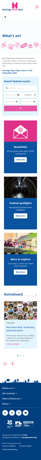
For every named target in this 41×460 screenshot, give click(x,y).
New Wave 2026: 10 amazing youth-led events (20, 329)
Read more (20, 215)
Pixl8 (25, 435)
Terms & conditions (8, 446)
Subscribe (20, 159)
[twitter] (5, 363)
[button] (18, 355)
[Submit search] (20, 108)
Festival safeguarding (9, 449)
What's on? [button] (7, 388)
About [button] (5, 403)
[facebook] (12, 363)
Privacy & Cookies (25, 446)
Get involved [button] (8, 393)
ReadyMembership (29, 437)
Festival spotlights (12, 344)
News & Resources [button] (11, 398)
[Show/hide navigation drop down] (37, 7)
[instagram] (19, 413)
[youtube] (25, 413)
